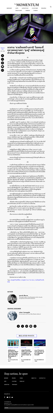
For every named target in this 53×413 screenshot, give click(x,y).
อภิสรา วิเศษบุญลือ (24, 312)
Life (17, 8)
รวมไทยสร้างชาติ (39, 280)
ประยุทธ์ (23, 280)
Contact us (42, 378)
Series (28, 10)
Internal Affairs (13, 347)
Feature (23, 347)
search (51, 7)
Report (9, 8)
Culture (35, 8)
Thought (18, 10)
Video (35, 10)
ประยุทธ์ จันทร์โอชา (16, 280)
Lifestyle (25, 8)
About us (33, 378)
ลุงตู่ (8, 282)
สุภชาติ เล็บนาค (23, 296)
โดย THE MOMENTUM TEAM (25, 360)
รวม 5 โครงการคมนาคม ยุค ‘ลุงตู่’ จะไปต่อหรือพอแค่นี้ (39, 352)
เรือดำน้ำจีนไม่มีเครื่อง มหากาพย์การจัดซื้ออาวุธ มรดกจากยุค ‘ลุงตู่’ (26, 353)
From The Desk (30, 280)
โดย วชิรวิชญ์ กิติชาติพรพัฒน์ (13, 360)
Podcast (22, 381)
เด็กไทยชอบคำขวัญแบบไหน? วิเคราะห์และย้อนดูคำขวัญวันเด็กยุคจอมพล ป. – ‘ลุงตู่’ (13, 354)
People (43, 8)
